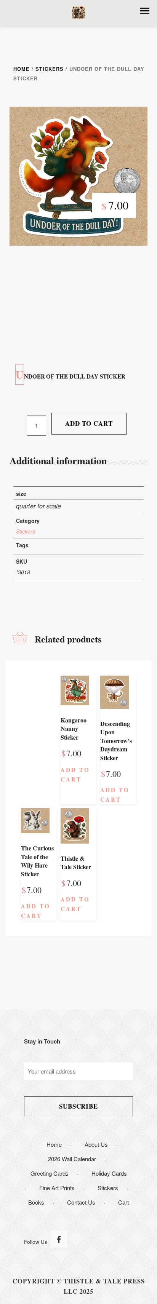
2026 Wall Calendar (72, 1159)
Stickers (49, 69)
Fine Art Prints (57, 1188)
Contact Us (81, 1202)
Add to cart (88, 423)
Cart (123, 1202)
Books (36, 1202)
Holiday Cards (109, 1173)
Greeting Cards (49, 1173)
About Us (96, 1144)
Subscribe (78, 1106)
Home (21, 69)
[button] (145, 11)
